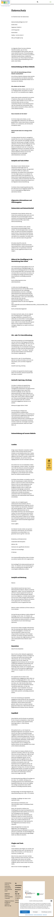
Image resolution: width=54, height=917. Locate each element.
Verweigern (35, 911)
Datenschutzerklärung (29, 914)
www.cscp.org (8, 905)
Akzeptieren (24, 911)
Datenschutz (18, 902)
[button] (51, 901)
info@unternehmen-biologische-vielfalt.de (9, 902)
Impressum (45, 914)
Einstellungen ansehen (46, 911)
